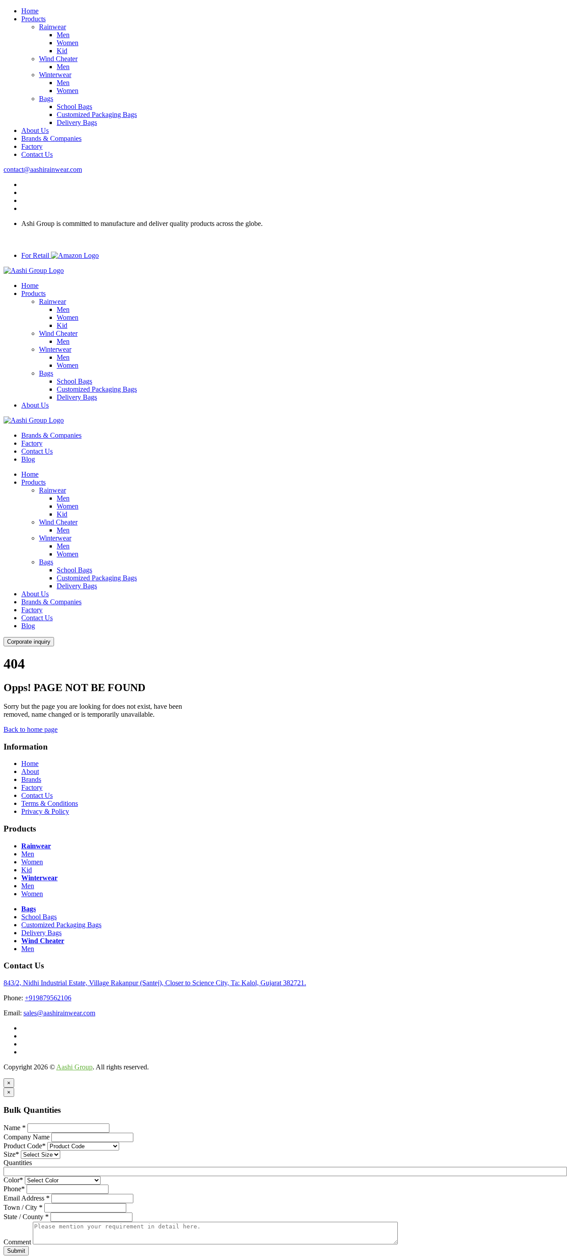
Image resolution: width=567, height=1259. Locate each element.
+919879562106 (48, 998)
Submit (16, 1250)
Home (30, 11)
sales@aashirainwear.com (59, 1013)
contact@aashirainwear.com (43, 169)
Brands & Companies (51, 138)
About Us (35, 130)
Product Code (25, 1146)
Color (13, 1180)
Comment (17, 1242)
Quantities (18, 1162)
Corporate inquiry (28, 641)
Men (63, 35)
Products (33, 19)
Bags (46, 98)
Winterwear (55, 74)
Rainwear (52, 27)
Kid (62, 50)
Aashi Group (74, 1067)
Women (67, 43)
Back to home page (31, 729)
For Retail (36, 255)
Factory (32, 146)
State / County (26, 1216)
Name (15, 1127)
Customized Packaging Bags (97, 114)
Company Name (27, 1137)
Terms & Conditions (49, 803)
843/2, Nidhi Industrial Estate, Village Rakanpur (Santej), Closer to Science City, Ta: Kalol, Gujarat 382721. (155, 983)
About (30, 771)
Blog (28, 459)
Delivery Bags (77, 122)
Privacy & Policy (45, 811)
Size (11, 1154)
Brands (31, 779)
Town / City (23, 1207)
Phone (14, 1189)
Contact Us (37, 154)
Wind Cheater (58, 58)
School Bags (74, 106)
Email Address (27, 1198)
